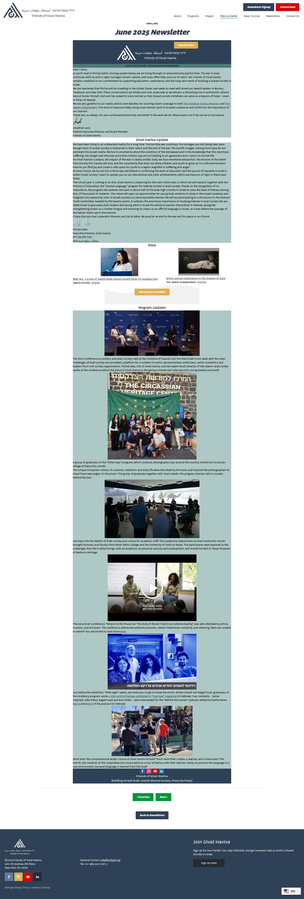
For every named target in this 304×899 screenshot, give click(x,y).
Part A (76, 704)
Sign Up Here (209, 863)
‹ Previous (143, 797)
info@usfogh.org (110, 860)
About (177, 16)
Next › (163, 797)
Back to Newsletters (152, 815)
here (123, 632)
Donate (287, 7)
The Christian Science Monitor (201, 104)
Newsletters (273, 16)
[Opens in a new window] (9, 877)
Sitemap (46, 887)
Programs (193, 16)
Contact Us (292, 16)
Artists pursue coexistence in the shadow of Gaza (195, 278)
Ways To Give (252, 16)
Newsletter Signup (258, 7)
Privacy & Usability (31, 887)
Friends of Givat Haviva (38, 10)
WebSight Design (13, 887)
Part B (89, 704)
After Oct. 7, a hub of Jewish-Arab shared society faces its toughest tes (115, 279)
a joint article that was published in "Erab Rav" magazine (143, 696)
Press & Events (229, 16)
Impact (209, 16)
